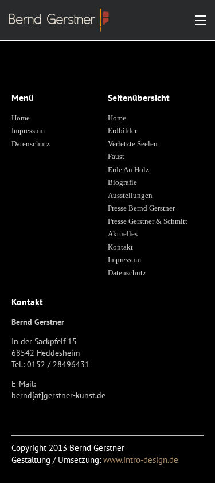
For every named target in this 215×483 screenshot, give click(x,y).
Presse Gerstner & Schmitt (147, 221)
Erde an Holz (128, 169)
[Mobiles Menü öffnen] (200, 20)
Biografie (122, 182)
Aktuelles (123, 233)
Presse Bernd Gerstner (141, 208)
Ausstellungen (130, 195)
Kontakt (120, 247)
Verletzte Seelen (133, 143)
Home (20, 118)
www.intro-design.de (140, 459)
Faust (116, 156)
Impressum (28, 130)
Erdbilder (122, 130)
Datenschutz (30, 143)
